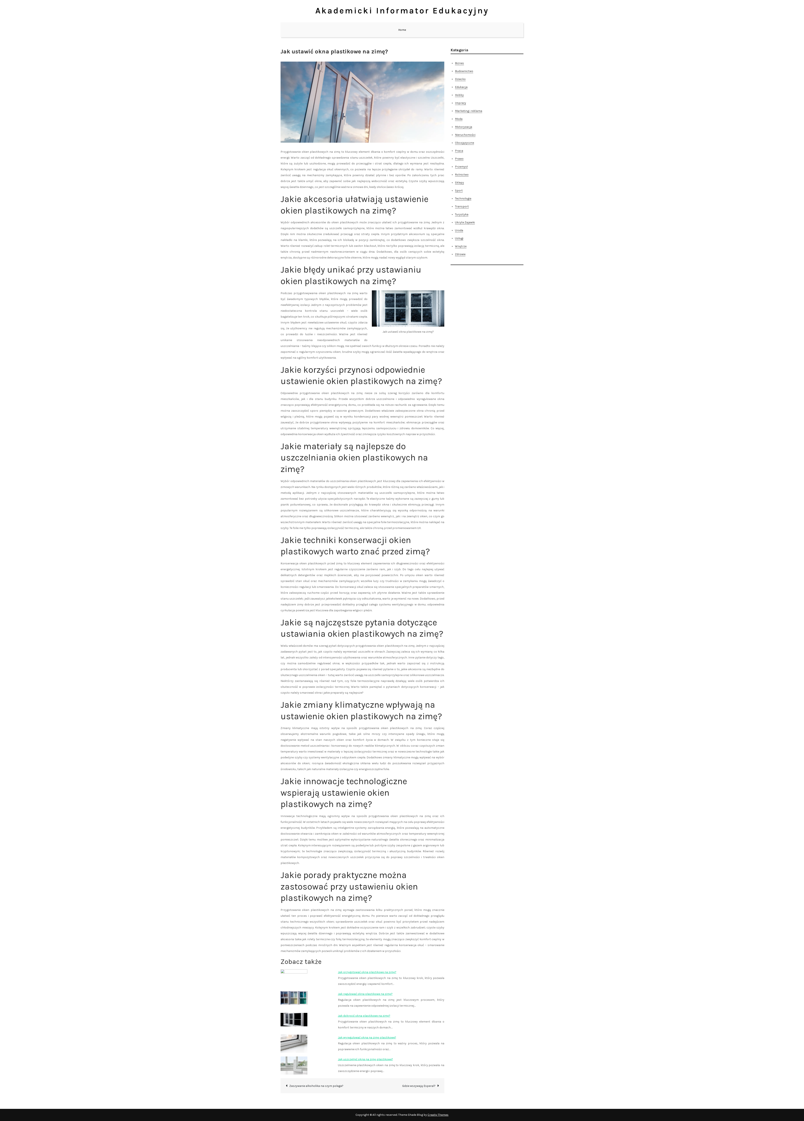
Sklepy (459, 182)
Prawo (459, 158)
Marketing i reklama (468, 111)
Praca (459, 151)
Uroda (459, 230)
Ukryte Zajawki (465, 222)
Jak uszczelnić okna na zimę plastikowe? (365, 1059)
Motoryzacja (463, 127)
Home (402, 30)
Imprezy (460, 103)
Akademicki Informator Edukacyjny (402, 11)
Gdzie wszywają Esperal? (419, 1086)
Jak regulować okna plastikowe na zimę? (365, 994)
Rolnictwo (462, 174)
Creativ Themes (438, 1115)
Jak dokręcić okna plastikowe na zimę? (364, 1016)
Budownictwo (464, 71)
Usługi (459, 238)
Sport (459, 190)
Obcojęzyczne (464, 143)
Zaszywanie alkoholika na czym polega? (316, 1086)
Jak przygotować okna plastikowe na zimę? (367, 972)
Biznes (459, 63)
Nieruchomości (465, 135)
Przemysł (461, 166)
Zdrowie (460, 254)
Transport (462, 206)
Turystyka (461, 214)
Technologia (463, 198)
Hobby (459, 95)
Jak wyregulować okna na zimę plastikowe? (367, 1037)
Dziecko (460, 79)
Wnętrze (460, 246)
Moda (459, 119)
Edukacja (461, 87)
